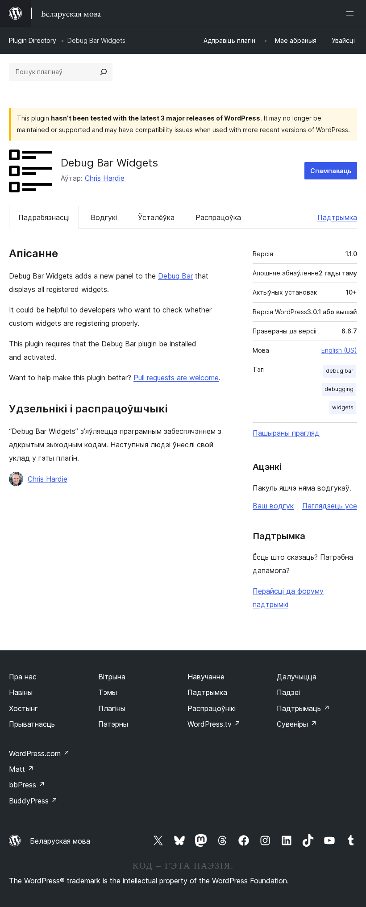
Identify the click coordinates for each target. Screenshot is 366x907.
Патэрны (113, 724)
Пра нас (23, 676)
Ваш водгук (273, 505)
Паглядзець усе (329, 505)
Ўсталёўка (156, 217)
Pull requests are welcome (176, 377)
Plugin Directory (32, 40)
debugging (339, 389)
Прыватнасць (32, 724)
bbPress (27, 784)
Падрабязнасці (44, 217)
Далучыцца (296, 676)
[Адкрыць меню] (351, 13)
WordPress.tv (214, 724)
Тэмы (107, 692)
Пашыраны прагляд (286, 433)
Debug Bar (175, 275)
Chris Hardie (105, 178)
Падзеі (288, 692)
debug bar (340, 370)
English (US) (339, 350)
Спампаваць (330, 171)
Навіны (21, 692)
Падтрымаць (303, 708)
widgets (343, 407)
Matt (21, 769)
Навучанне (206, 676)
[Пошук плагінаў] (103, 72)
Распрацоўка (218, 217)
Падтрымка (337, 217)
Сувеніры (297, 724)
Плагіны (111, 708)
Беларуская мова (60, 840)
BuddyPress (33, 800)
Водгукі (104, 217)
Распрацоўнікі (211, 708)
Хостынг (23, 708)
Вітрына (111, 676)
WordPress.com (39, 753)
